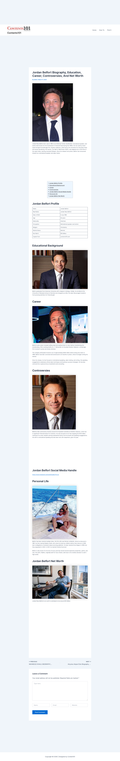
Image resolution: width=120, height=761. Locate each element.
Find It (109, 30)
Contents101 (14, 32)
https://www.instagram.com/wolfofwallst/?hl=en (45, 474)
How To (101, 30)
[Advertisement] (52, 12)
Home (94, 30)
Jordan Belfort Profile (55, 183)
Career (52, 187)
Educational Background (57, 185)
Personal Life (53, 194)
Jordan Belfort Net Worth (56, 196)
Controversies (54, 189)
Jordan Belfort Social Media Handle (60, 191)
